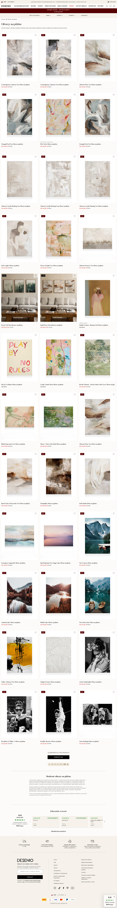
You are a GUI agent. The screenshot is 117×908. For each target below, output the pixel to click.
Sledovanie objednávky (87, 865)
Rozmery (71, 15)
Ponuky (71, 6)
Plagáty (40, 6)
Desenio (3, 19)
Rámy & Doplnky (62, 6)
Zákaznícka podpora (86, 862)
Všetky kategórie (34, 15)
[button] (110, 901)
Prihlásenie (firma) (58, 883)
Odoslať (30, 877)
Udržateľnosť (57, 870)
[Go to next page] (67, 764)
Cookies (83, 872)
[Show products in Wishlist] (110, 6)
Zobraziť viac (58, 757)
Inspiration (92, 6)
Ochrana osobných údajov (88, 875)
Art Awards (57, 880)
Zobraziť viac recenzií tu (58, 831)
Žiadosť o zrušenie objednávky (86, 878)
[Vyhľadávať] (107, 6)
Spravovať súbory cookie (88, 882)
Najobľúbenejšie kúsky (21, 6)
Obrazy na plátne (50, 6)
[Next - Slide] (104, 821)
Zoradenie (84, 15)
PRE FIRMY (100, 6)
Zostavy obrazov (81, 6)
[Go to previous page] (49, 764)
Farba (47, 15)
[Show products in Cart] (114, 6)
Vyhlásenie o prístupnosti (60, 873)
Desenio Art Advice (86, 859)
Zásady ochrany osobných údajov (33, 880)
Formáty (59, 15)
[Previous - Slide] (30, 821)
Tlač (55, 862)
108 (65, 764)
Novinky (33, 6)
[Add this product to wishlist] (36, 35)
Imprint (55, 865)
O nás (55, 859)
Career (55, 868)
